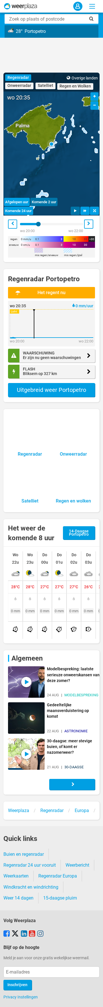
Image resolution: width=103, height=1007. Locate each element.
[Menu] (92, 6)
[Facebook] (6, 934)
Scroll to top (93, 997)
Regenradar (18, 77)
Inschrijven (17, 984)
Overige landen (85, 78)
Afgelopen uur (16, 202)
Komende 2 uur (44, 202)
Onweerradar (19, 85)
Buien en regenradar (23, 854)
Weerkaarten (16, 876)
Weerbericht (77, 865)
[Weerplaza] (20, 6)
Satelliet (45, 85)
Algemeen (27, 658)
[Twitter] (15, 934)
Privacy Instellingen (20, 997)
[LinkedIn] (24, 934)
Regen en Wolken (75, 86)
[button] (51, 144)
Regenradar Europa (57, 876)
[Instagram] (40, 934)
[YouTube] (32, 934)
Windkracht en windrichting (30, 887)
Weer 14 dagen (18, 898)
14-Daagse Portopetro (79, 533)
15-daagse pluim (60, 898)
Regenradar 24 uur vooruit (29, 865)
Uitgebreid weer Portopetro (51, 389)
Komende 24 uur (18, 211)
